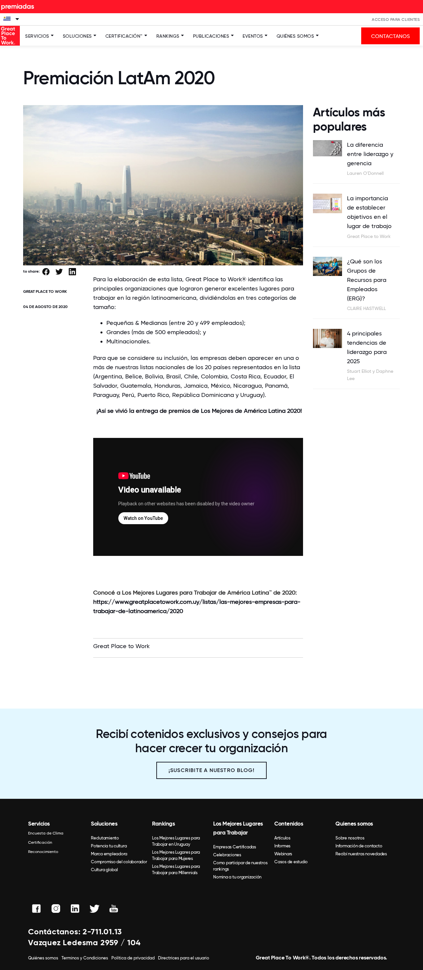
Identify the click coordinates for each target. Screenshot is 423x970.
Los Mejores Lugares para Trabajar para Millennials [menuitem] (176, 869)
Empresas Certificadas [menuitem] (234, 846)
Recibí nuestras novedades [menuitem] (361, 853)
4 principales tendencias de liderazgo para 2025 (367, 347)
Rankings (167, 36)
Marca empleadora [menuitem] (109, 853)
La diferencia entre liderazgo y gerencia (370, 154)
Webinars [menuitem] (283, 853)
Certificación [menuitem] (40, 842)
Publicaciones (211, 36)
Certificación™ (124, 36)
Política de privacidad (133, 957)
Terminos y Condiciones (84, 957)
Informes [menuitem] (282, 845)
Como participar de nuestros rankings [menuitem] (240, 866)
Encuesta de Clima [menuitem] (45, 833)
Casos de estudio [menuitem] (291, 861)
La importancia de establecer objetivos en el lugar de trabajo (369, 212)
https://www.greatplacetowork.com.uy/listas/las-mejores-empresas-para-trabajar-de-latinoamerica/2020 (196, 606)
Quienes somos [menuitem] (354, 823)
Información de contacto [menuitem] (358, 845)
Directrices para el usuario (183, 957)
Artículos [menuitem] (282, 837)
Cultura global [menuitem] (104, 869)
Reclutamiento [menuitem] (105, 837)
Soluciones (77, 36)
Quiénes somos (295, 36)
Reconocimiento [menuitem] (43, 851)
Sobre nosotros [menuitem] (350, 837)
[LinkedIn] (72, 272)
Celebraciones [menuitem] (227, 854)
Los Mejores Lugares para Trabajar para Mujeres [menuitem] (176, 855)
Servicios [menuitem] (39, 823)
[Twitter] (59, 272)
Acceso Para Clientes (396, 19)
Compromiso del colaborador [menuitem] (119, 861)
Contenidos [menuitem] (288, 823)
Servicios (37, 36)
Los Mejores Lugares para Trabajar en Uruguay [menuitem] (176, 841)
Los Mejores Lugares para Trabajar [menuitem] (238, 828)
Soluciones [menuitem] (104, 823)
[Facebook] (46, 272)
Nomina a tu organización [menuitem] (237, 876)
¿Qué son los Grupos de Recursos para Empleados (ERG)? (366, 280)
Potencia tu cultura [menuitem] (109, 845)
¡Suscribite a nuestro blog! (211, 770)
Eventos (253, 36)
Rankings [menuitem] (163, 823)
